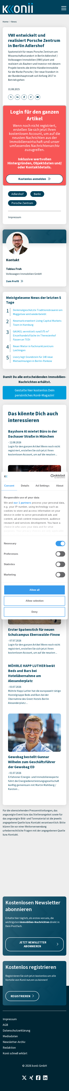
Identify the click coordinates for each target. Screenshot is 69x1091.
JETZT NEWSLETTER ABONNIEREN (32, 944)
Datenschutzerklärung (16, 1030)
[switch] (60, 554)
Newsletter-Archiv (14, 1042)
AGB (5, 1025)
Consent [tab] (9, 485)
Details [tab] (25, 485)
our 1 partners (22, 502)
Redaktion (9, 1047)
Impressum (14, 217)
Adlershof (17, 194)
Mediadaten (10, 1036)
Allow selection (35, 600)
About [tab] (59, 485)
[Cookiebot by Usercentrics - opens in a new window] (50, 476)
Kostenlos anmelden (32, 179)
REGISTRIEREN (20, 996)
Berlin (37, 194)
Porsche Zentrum (22, 203)
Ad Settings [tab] (42, 485)
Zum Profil (12, 281)
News (14, 21)
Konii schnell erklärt (15, 1053)
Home (6, 21)
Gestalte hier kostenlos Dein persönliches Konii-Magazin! (34, 392)
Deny (34, 611)
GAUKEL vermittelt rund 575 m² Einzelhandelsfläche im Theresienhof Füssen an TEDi (34, 335)
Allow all (34, 589)
